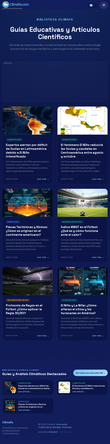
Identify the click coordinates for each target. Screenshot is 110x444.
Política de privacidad (49, 427)
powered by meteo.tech (12, 8)
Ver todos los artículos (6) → (90, 373)
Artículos (66, 427)
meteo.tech (53, 432)
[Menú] (104, 5)
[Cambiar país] (96, 5)
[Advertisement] (55, 82)
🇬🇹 (91, 5)
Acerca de (61, 424)
